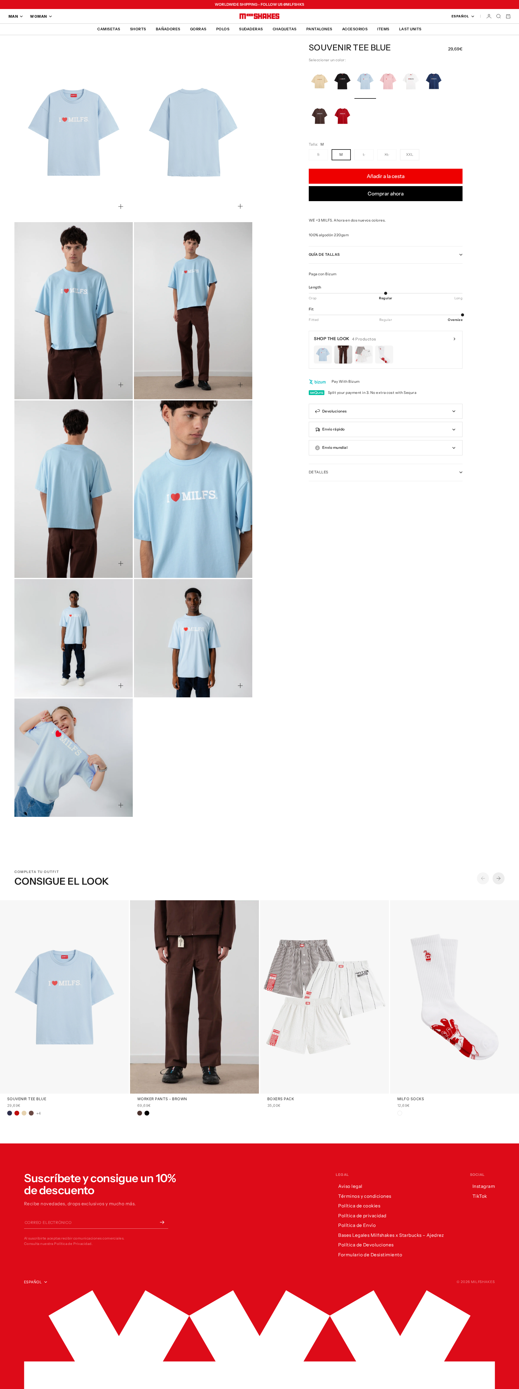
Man (13, 16)
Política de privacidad (362, 1215)
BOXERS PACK (280, 1099)
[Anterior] (483, 878)
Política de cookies (359, 1206)
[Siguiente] (499, 878)
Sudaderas (251, 29)
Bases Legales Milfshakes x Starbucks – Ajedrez (391, 1235)
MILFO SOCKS (410, 1099)
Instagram (483, 1186)
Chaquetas (285, 29)
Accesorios (355, 29)
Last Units (410, 29)
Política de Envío (357, 1225)
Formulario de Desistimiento (370, 1255)
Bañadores (168, 29)
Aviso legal (350, 1186)
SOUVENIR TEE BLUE (26, 1099)
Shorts (138, 29)
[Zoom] (121, 207)
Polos (222, 29)
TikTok (479, 1196)
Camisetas (108, 29)
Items (383, 29)
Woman (38, 16)
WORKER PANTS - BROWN (162, 1099)
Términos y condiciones (364, 1196)
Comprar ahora (386, 194)
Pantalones (319, 29)
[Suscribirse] (162, 1222)
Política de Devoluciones (366, 1245)
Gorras (198, 29)
